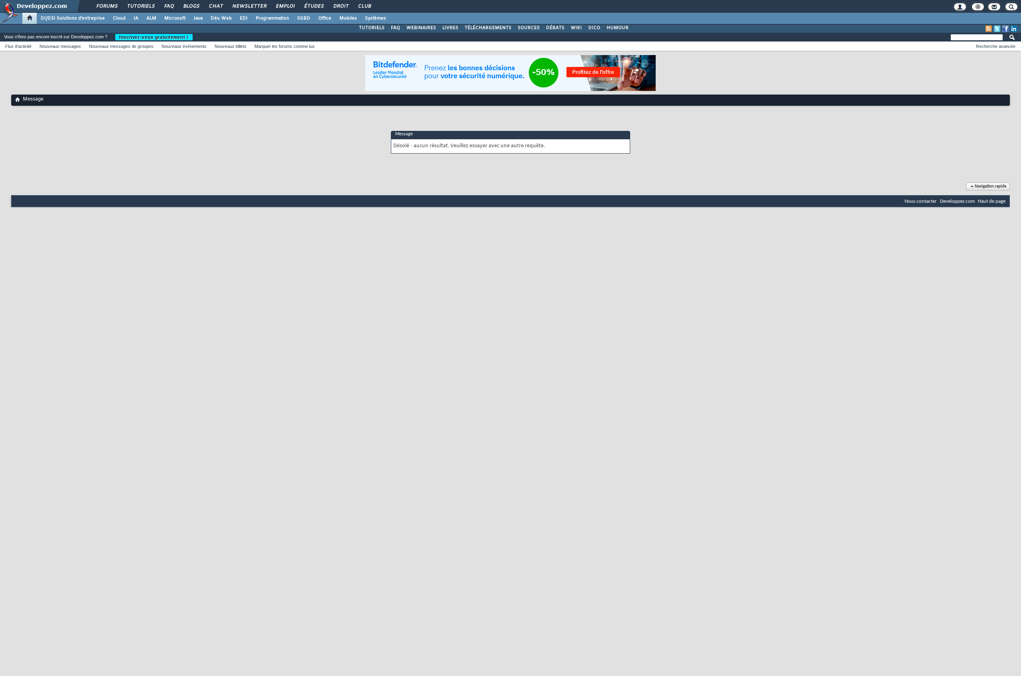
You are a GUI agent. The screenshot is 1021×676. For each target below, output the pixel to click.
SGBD (303, 18)
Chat (215, 6)
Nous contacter (921, 201)
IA (136, 18)
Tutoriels (140, 6)
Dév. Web (221, 18)
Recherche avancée (995, 46)
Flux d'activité (18, 46)
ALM (151, 18)
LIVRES (450, 28)
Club (364, 6)
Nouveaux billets (230, 46)
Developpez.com (957, 201)
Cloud (119, 18)
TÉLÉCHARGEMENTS (488, 28)
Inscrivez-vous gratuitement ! (154, 37)
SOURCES (529, 28)
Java (198, 18)
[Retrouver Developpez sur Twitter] (997, 29)
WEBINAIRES (421, 28)
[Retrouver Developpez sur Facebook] (1005, 29)
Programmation (272, 18)
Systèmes (375, 18)
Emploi (285, 6)
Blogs (191, 6)
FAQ (168, 6)
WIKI (576, 28)
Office (324, 18)
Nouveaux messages (60, 46)
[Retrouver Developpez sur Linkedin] (1014, 29)
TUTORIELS (371, 28)
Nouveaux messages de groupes (121, 46)
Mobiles (348, 18)
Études (313, 6)
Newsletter (249, 6)
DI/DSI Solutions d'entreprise (73, 18)
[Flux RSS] (989, 29)
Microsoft (174, 18)
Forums (106, 6)
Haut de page (991, 201)
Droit (340, 6)
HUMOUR (618, 28)
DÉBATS (555, 28)
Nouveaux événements (184, 46)
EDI (244, 18)
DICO (594, 28)
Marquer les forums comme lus (284, 46)
